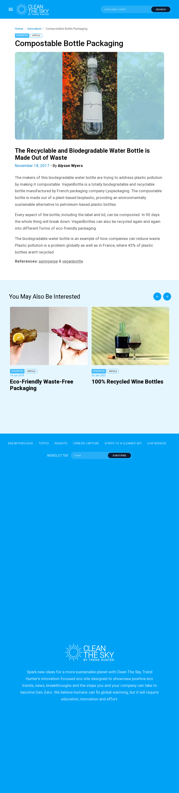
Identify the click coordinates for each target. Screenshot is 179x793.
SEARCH (161, 9)
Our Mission (156, 443)
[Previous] (157, 297)
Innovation (34, 28)
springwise (48, 261)
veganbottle (72, 261)
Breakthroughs (20, 443)
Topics (44, 443)
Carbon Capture (86, 443)
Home (19, 28)
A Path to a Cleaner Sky (123, 443)
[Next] (167, 297)
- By (49, 165)
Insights (61, 443)
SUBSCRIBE (119, 455)
